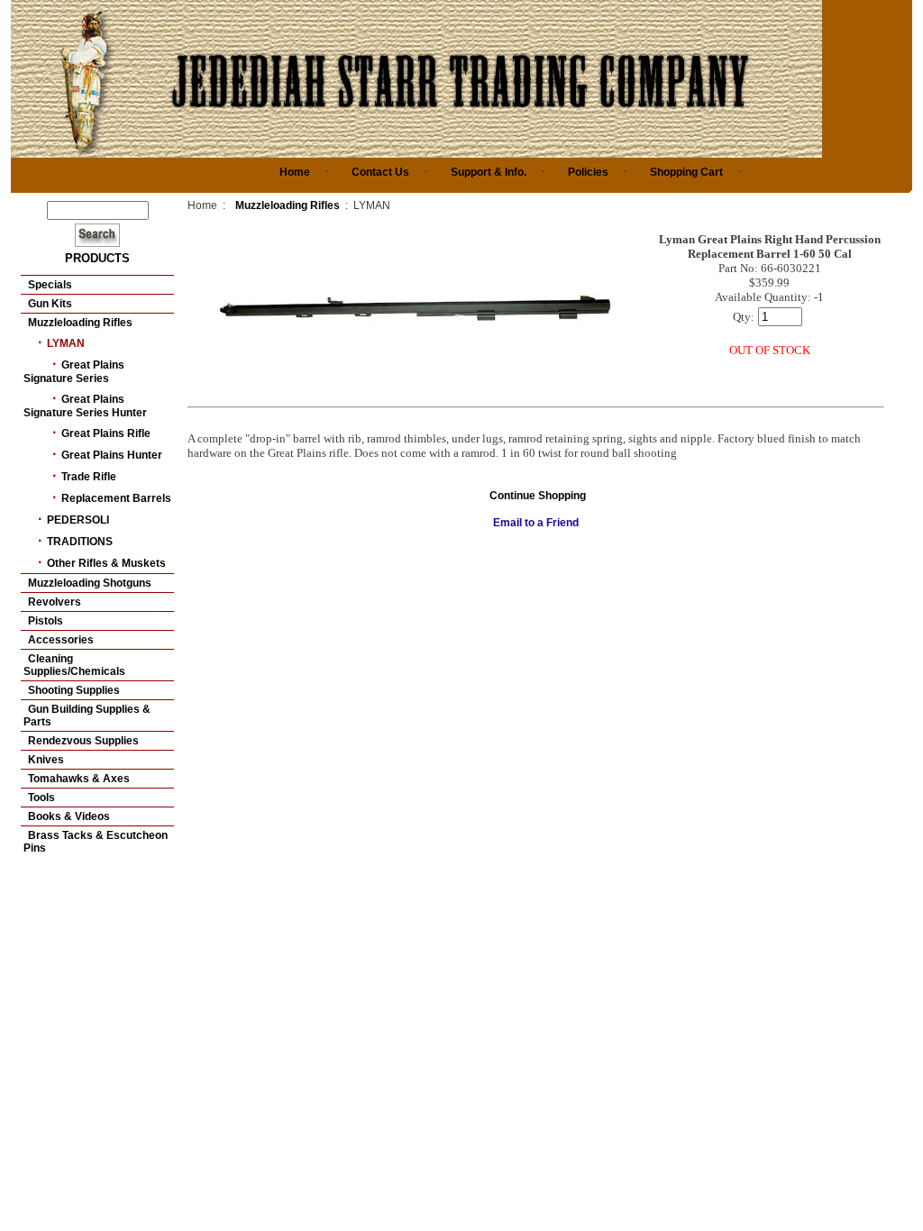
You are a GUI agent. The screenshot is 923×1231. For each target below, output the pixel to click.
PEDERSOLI (78, 520)
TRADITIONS (80, 541)
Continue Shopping (537, 495)
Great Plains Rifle (106, 433)
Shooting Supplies (74, 690)
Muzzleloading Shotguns (89, 583)
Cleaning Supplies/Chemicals (74, 665)
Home (294, 172)
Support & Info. (488, 172)
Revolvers (54, 602)
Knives (46, 759)
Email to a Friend (536, 522)
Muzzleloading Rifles (80, 322)
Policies (588, 172)
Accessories (61, 640)
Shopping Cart (686, 172)
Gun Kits (50, 303)
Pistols (45, 621)
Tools (41, 797)
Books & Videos (69, 816)
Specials (50, 284)
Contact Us (380, 172)
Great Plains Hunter (111, 455)
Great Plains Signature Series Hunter (85, 406)
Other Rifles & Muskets (106, 563)
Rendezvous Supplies (83, 740)
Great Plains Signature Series (73, 372)
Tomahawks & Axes (79, 778)
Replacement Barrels (116, 498)
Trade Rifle (88, 476)
